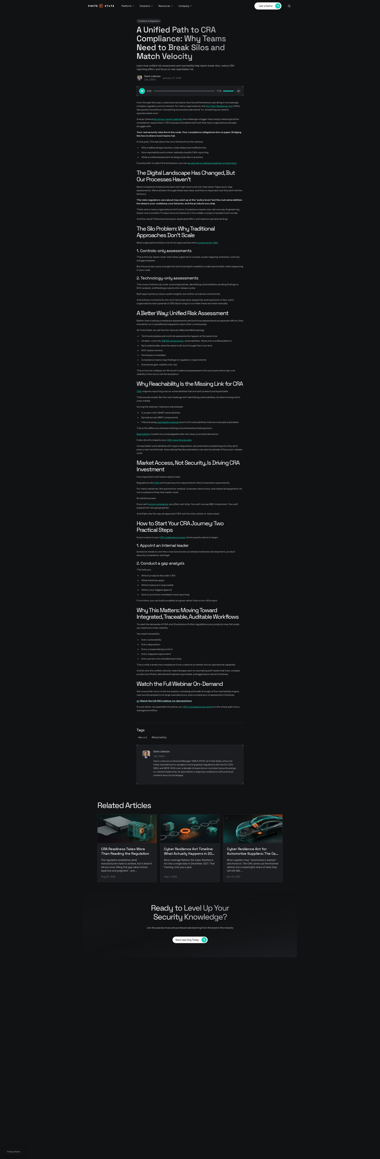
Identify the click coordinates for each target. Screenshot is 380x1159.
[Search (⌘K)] (289, 6)
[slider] (154, 91)
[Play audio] (142, 91)
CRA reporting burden (179, 439)
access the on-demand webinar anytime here (212, 163)
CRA (139, 391)
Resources (164, 6)
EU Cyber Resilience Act (219, 106)
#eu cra (142, 737)
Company (184, 6)
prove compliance (158, 504)
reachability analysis (168, 422)
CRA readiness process (172, 537)
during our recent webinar (167, 119)
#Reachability (159, 737)
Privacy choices (13, 1151)
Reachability (143, 434)
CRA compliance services (197, 706)
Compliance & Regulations (149, 21)
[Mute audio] (238, 91)
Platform (126, 6)
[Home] (101, 6)
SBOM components (172, 340)
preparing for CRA (208, 242)
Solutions (145, 6)
